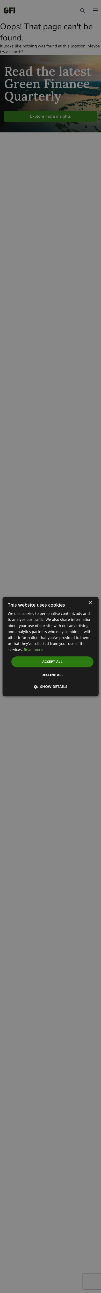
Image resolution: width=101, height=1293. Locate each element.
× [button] (90, 603)
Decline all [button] (52, 674)
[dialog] (51, 646)
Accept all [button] (52, 661)
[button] (50, 687)
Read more (33, 649)
